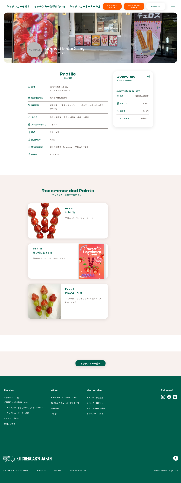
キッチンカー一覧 (11, 397)
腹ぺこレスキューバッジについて (65, 402)
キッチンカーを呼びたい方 (49, 6)
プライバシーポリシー (77, 470)
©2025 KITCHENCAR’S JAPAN (15, 470)
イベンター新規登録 (95, 397)
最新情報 (55, 408)
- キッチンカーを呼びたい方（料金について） (24, 407)
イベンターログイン (95, 402)
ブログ (54, 413)
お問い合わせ (156, 6)
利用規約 (57, 470)
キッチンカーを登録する (134, 6)
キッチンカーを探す (18, 6)
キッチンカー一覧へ (90, 363)
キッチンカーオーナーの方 (85, 6)
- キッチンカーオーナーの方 (16, 413)
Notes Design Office (170, 470)
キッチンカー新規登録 (96, 408)
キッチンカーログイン (96, 413)
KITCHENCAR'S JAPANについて (64, 397)
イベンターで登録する (112, 6)
